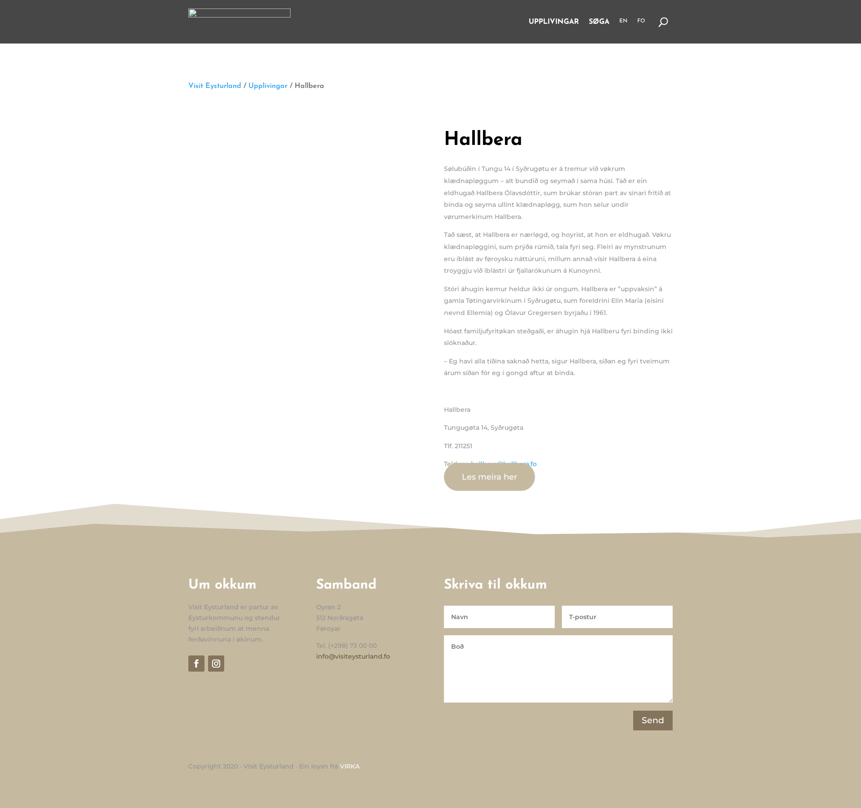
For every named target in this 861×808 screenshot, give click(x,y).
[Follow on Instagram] (216, 663)
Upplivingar (554, 22)
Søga (599, 22)
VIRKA (350, 766)
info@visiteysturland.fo (353, 656)
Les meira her (489, 477)
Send (653, 720)
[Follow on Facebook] (196, 663)
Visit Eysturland (214, 86)
